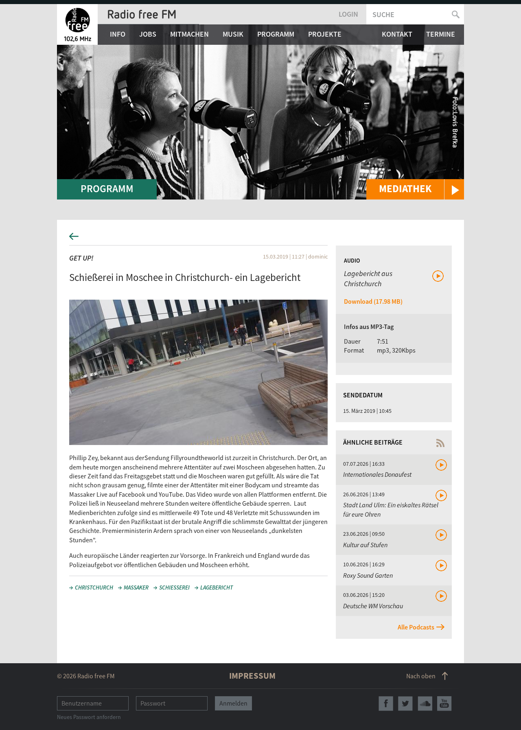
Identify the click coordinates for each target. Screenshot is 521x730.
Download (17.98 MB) (373, 301)
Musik (233, 34)
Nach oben (421, 676)
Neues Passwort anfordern (89, 717)
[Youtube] (444, 703)
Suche (383, 14)
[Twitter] (405, 703)
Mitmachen (189, 34)
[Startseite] (77, 24)
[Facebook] (386, 703)
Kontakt (397, 34)
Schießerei (174, 587)
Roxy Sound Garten (368, 575)
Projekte (324, 34)
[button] (415, 189)
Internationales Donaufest (377, 474)
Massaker (136, 587)
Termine (440, 34)
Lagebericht (216, 587)
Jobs (147, 34)
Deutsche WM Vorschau (373, 606)
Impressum (252, 675)
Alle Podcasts (416, 627)
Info (117, 34)
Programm (275, 34)
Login (348, 14)
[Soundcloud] (425, 703)
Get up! (81, 258)
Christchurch (94, 587)
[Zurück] (260, 239)
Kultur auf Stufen (365, 545)
